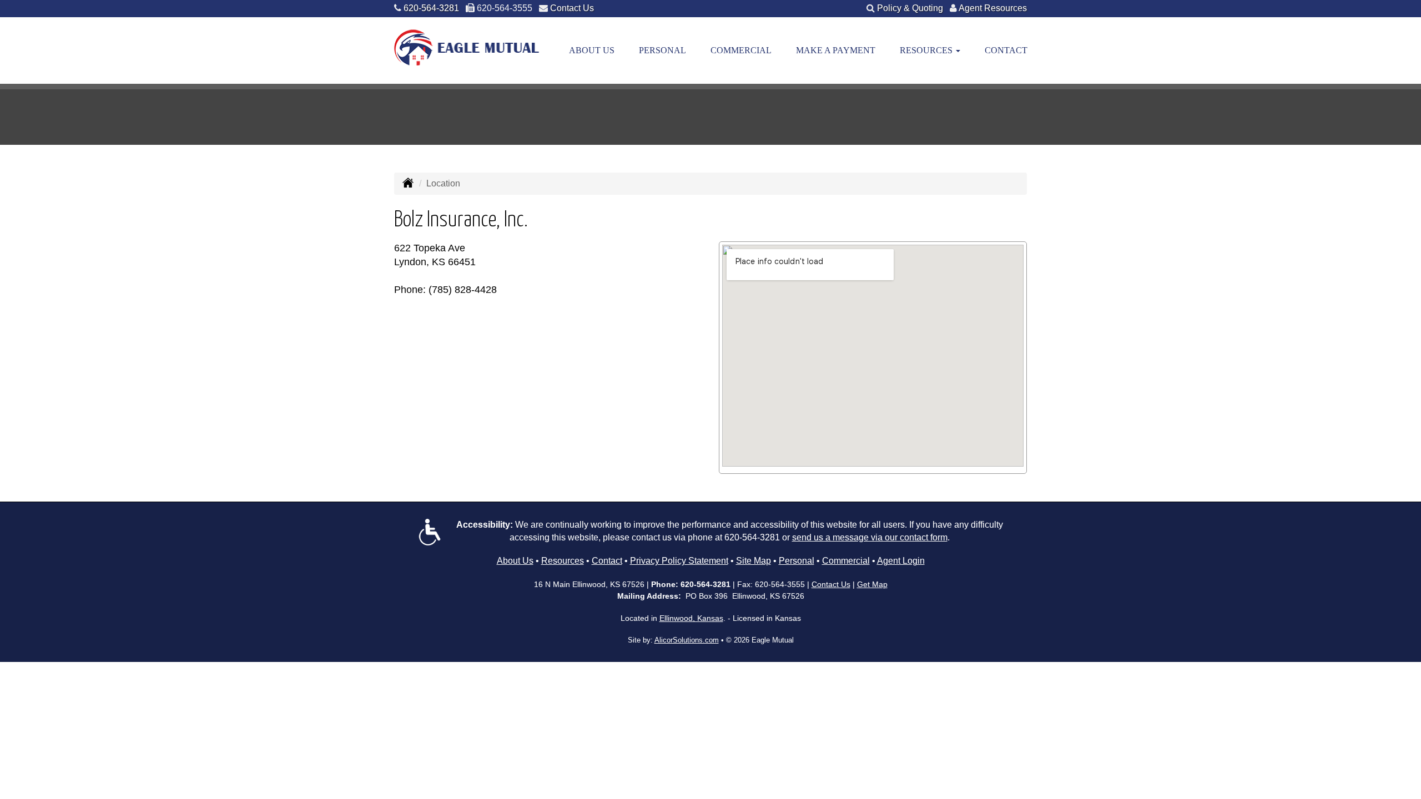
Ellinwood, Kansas (691, 618)
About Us (591, 50)
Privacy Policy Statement (679, 560)
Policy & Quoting (910, 8)
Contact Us (572, 8)
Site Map (753, 560)
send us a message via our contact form (870, 537)
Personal (662, 50)
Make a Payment (835, 50)
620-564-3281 (431, 8)
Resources (562, 560)
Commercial (741, 50)
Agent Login (901, 560)
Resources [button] (927, 50)
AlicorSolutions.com (686, 640)
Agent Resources (993, 8)
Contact (1006, 50)
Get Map (872, 584)
